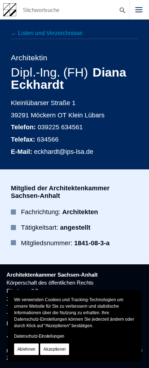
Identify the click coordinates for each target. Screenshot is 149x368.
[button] (139, 10)
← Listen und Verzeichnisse (46, 33)
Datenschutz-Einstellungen (39, 336)
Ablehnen (26, 349)
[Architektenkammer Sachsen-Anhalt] (9, 9)
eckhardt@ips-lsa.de (63, 151)
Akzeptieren (54, 349)
